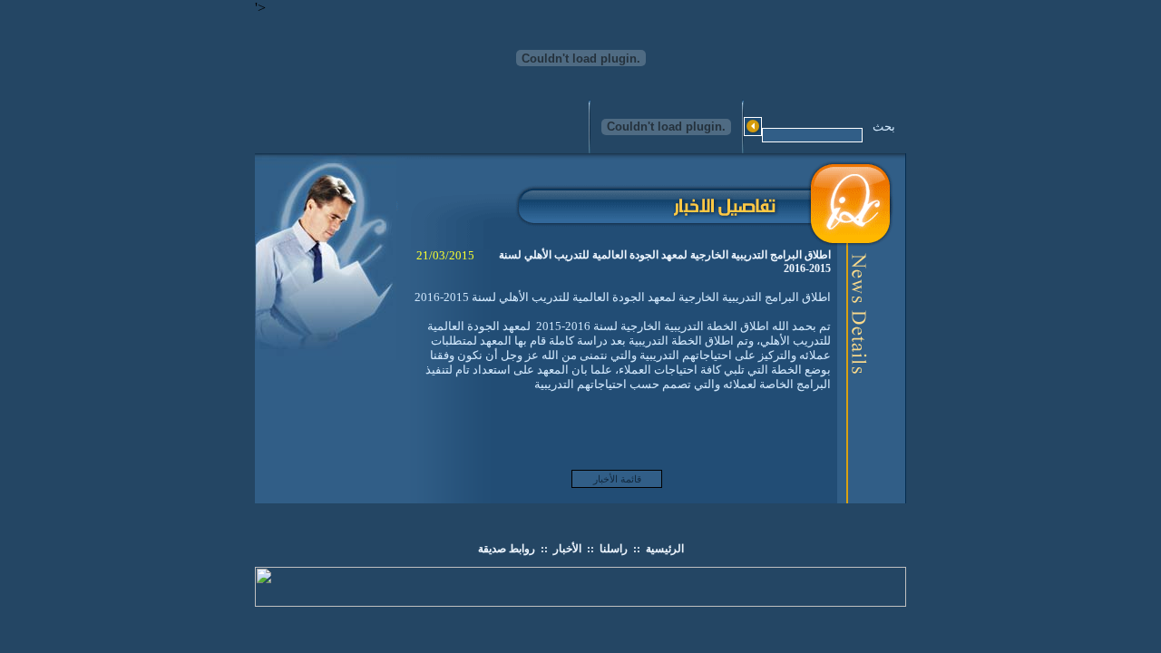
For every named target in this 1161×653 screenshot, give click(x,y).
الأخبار (567, 548)
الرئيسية (665, 548)
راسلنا (614, 548)
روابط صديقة (506, 548)
